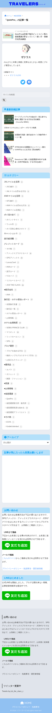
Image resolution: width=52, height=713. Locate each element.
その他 (10, 249)
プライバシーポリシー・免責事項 (25, 707)
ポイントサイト (14, 220)
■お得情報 (10, 389)
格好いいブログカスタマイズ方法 (21, 355)
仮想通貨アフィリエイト (17, 412)
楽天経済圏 (10, 239)
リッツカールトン (15, 337)
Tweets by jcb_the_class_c (12, 691)
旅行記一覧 (12, 309)
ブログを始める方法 (16, 351)
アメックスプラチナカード (18, 253)
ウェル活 (11, 224)
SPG (9, 341)
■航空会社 (10, 290)
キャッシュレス (12, 233)
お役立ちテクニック (15, 360)
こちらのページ (9, 558)
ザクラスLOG (15, 75)
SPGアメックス (14, 258)
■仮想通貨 (10, 394)
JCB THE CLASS (15, 285)
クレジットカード (13, 244)
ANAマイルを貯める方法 (17, 205)
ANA (9, 295)
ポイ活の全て (11, 215)
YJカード (11, 276)
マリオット (12, 332)
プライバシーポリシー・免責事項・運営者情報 (22, 569)
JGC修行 (11, 187)
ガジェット (12, 374)
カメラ (10, 370)
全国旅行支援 (13, 304)
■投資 (8, 383)
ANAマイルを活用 (13, 196)
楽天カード (12, 271)
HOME (28, 702)
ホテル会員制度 (12, 323)
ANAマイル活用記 (15, 210)
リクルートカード (14, 280)
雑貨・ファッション (16, 379)
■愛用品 (9, 365)
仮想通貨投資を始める (17, 408)
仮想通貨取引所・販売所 (17, 403)
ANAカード (12, 267)
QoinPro (10, 399)
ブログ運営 (10, 346)
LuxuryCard (12, 262)
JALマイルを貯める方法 (17, 191)
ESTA (9, 422)
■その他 (9, 417)
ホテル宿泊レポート (16, 313)
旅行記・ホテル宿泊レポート (18, 299)
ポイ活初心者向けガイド (17, 229)
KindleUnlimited (13, 426)
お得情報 (11, 318)
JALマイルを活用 (13, 182)
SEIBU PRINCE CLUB (16, 328)
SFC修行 (11, 201)
